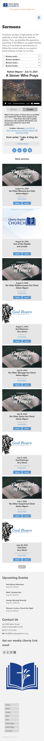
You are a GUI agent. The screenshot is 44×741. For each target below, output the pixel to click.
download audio (22, 132)
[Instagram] (11, 652)
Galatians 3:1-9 (22, 196)
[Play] (6, 103)
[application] (22, 103)
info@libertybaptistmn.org (16, 633)
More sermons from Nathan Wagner (21, 130)
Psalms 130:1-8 (22, 249)
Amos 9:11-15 (22, 334)
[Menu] (39, 17)
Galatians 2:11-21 (22, 291)
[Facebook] (4, 652)
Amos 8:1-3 (26, 553)
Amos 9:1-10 (18, 465)
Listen (31, 109)
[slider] (37, 103)
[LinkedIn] (14, 652)
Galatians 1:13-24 (22, 422)
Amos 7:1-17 (18, 553)
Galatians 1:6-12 (22, 509)
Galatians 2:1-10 (22, 378)
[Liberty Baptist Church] (22, 5)
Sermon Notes (22, 144)
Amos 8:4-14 (26, 465)
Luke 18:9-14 (9, 119)
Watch (15, 109)
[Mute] (32, 103)
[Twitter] (7, 652)
